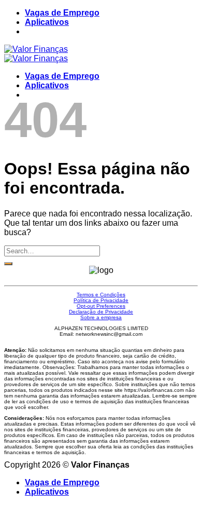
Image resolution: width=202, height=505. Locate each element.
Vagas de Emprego (62, 12)
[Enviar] (8, 263)
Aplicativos (47, 22)
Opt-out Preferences (101, 306)
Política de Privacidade (101, 300)
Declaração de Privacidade (101, 312)
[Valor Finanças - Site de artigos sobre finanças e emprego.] (36, 54)
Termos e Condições (101, 294)
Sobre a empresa (101, 317)
